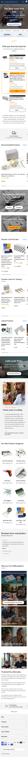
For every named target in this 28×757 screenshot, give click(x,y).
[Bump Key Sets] (7, 512)
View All (3, 568)
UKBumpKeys (6, 753)
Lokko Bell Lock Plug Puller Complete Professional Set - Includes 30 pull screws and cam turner (6, 342)
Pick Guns (7, 481)
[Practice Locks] (21, 453)
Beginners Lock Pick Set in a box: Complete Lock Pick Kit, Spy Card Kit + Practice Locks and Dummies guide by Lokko (6, 261)
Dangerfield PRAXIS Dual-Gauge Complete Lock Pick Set (19, 258)
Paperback (14, 227)
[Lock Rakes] (21, 493)
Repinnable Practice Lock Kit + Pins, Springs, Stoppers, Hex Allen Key (13, 175)
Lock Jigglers (7, 500)
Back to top (14, 711)
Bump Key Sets (7, 520)
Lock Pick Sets (8, 30)
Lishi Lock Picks (20, 481)
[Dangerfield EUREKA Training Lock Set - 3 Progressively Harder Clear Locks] (19, 290)
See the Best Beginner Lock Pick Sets (13, 602)
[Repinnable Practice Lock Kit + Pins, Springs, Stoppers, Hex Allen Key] (13, 160)
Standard (9, 207)
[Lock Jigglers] (7, 493)
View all (25, 145)
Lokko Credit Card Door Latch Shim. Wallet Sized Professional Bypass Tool (19, 341)
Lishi (23, 30)
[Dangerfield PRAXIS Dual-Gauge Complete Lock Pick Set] (19, 248)
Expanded (18, 207)
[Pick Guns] (7, 473)
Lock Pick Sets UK (7, 461)
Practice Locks (16, 30)
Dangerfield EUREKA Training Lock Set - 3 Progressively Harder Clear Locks (19, 300)
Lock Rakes (20, 500)
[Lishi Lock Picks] (21, 473)
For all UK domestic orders (16, 707)
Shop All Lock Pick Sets (14, 24)
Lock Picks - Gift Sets (20, 521)
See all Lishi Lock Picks (14, 373)
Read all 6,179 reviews (6, 535)
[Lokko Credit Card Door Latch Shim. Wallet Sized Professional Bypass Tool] (19, 330)
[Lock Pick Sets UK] (7, 453)
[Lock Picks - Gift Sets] (21, 512)
